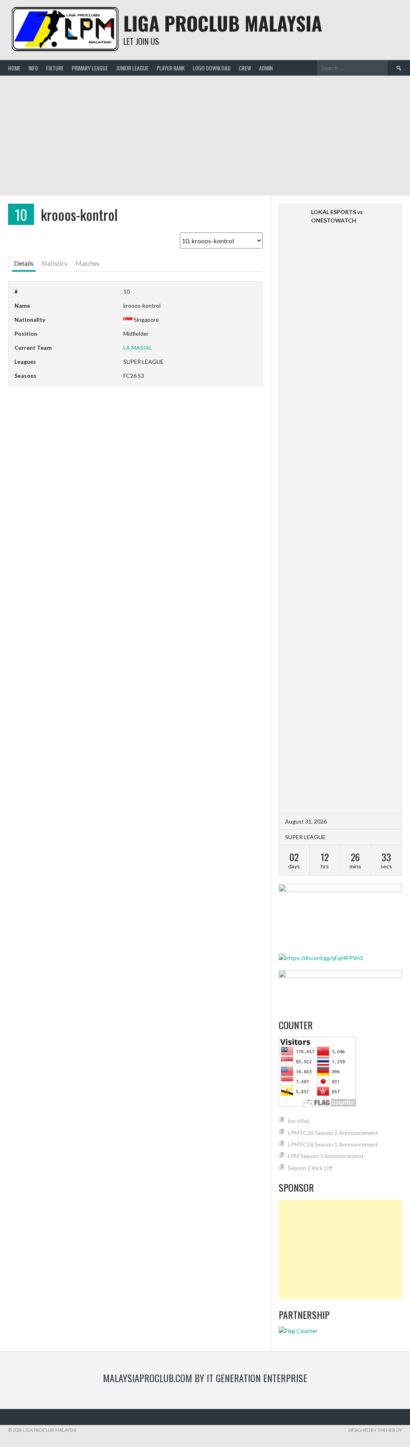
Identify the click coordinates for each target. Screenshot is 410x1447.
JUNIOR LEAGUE (132, 68)
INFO (33, 68)
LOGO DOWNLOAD (212, 68)
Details (24, 263)
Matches (87, 263)
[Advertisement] (205, 136)
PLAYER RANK (171, 68)
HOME (14, 68)
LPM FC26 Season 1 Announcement (333, 1144)
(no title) (298, 1120)
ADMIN (266, 68)
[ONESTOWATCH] (385, 212)
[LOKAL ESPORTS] (296, 509)
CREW (245, 68)
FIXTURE (55, 68)
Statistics (54, 263)
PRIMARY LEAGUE (90, 68)
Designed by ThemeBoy (375, 1430)
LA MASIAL (137, 347)
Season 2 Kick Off (310, 1167)
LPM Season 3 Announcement (326, 1155)
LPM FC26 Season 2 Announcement (333, 1132)
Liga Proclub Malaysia (222, 23)
